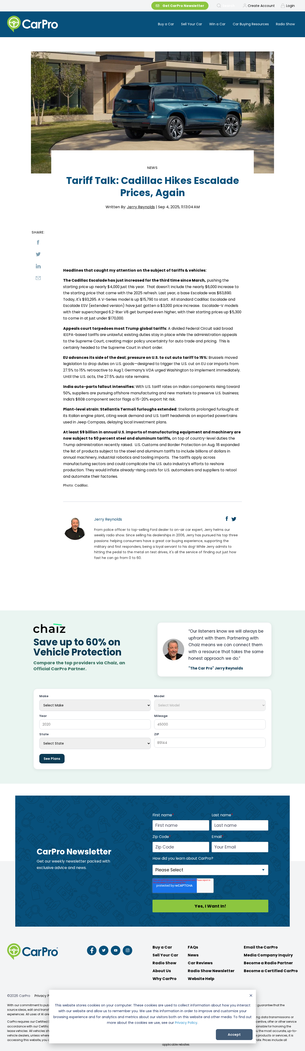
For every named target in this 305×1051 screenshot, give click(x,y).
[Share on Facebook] (38, 242)
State (44, 734)
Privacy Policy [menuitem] (46, 995)
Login (290, 6)
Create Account (261, 6)
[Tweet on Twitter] (38, 254)
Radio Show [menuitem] (285, 24)
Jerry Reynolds (141, 207)
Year (43, 716)
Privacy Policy (186, 1022)
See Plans (52, 758)
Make (43, 696)
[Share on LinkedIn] (38, 266)
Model (159, 696)
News (152, 167)
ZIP (156, 734)
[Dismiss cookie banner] (251, 996)
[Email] (38, 278)
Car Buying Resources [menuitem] (251, 24)
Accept (234, 1034)
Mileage (161, 716)
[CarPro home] (50, 24)
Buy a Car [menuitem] (166, 24)
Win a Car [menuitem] (217, 24)
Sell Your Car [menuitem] (191, 24)
